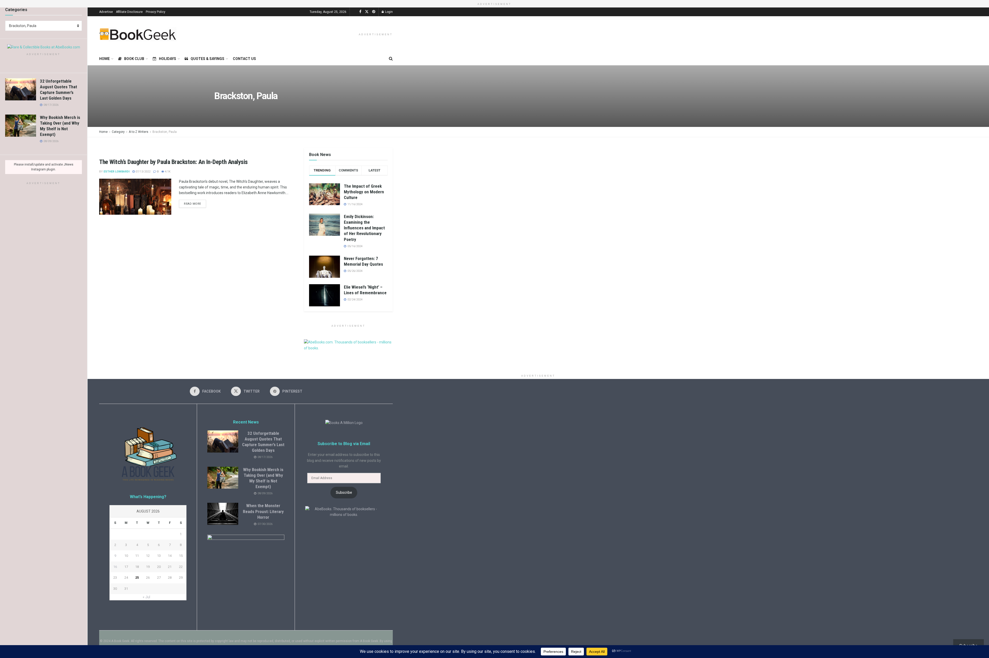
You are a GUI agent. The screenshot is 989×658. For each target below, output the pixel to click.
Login (388, 12)
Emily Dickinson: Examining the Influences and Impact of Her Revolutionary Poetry (364, 228)
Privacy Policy (155, 12)
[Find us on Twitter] (367, 11)
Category (118, 132)
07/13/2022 (142, 171)
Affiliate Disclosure (129, 12)
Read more (195, 202)
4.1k (167, 171)
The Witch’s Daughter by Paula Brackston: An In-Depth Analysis (173, 162)
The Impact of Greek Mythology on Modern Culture (364, 192)
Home (104, 59)
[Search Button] (391, 58)
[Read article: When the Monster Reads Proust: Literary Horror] (222, 514)
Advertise (106, 12)
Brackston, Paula (164, 132)
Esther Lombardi (117, 171)
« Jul (146, 597)
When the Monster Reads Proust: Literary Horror (263, 511)
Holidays (167, 59)
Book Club (134, 59)
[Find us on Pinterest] (373, 11)
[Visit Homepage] (137, 34)
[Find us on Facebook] (360, 11)
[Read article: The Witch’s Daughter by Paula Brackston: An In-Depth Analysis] (135, 197)
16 (115, 567)
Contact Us (244, 59)
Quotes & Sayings (207, 59)
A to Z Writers (138, 132)
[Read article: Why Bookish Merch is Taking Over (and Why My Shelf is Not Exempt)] (20, 126)
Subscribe (344, 492)
